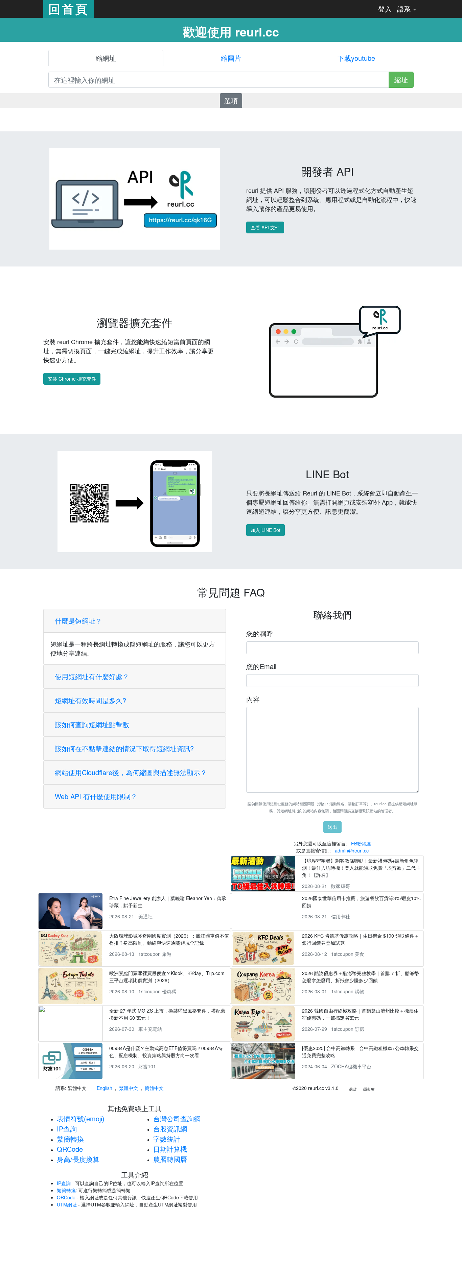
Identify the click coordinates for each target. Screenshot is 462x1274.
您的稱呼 (259, 633)
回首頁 (68, 8)
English (104, 1088)
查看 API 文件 (265, 227)
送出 (332, 826)
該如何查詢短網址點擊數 (92, 724)
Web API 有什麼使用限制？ (96, 796)
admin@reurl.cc (352, 850)
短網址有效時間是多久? (90, 700)
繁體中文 (128, 1088)
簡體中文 (154, 1088)
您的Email (261, 666)
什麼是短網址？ (78, 621)
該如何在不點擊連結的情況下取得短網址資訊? (124, 748)
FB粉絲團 (361, 843)
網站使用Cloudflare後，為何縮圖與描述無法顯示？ (131, 772)
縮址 (401, 79)
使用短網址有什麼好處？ (92, 676)
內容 (253, 699)
